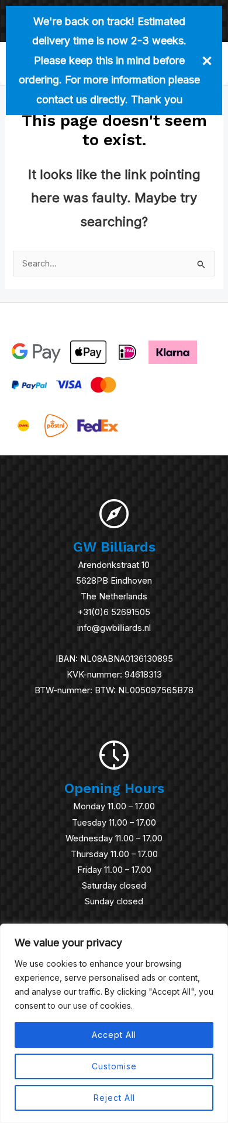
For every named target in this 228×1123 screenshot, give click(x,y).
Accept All (114, 1035)
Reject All (114, 1098)
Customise (114, 1066)
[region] (114, 1023)
